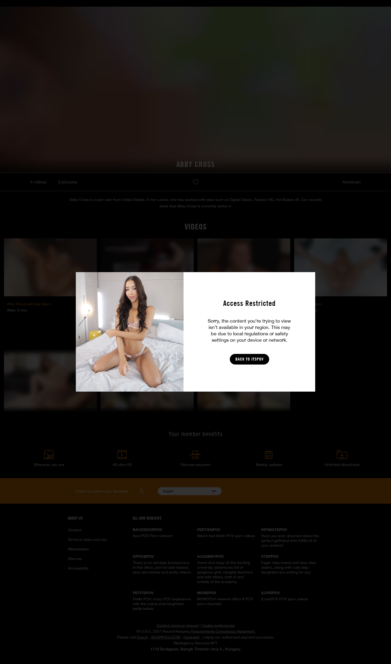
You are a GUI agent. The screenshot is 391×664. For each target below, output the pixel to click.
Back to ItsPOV (249, 359)
